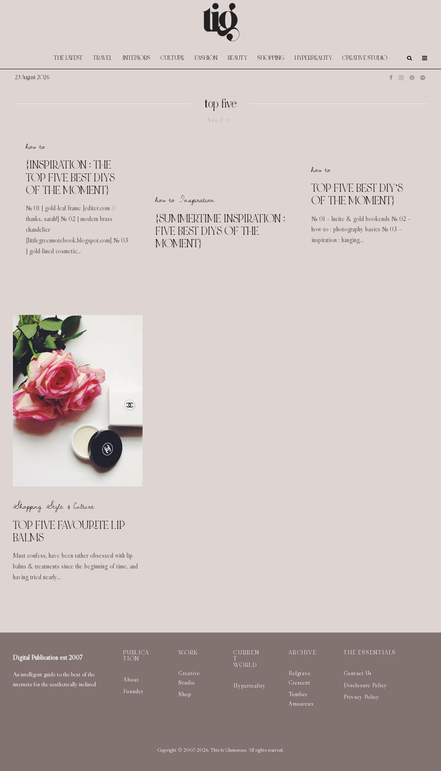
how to (35, 146)
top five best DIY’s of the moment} (357, 194)
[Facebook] (391, 78)
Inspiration (196, 199)
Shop (185, 694)
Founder (133, 691)
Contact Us (358, 673)
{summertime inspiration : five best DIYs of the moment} (220, 231)
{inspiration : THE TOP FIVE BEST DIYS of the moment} (70, 178)
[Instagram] (401, 78)
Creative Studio (364, 58)
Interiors (136, 58)
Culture (172, 58)
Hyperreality (313, 58)
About (131, 679)
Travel (102, 58)
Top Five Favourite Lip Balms (69, 531)
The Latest (68, 58)
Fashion (206, 58)
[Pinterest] (412, 78)
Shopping (271, 58)
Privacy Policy (361, 696)
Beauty (237, 58)
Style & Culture (70, 506)
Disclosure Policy (365, 685)
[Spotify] (422, 78)
